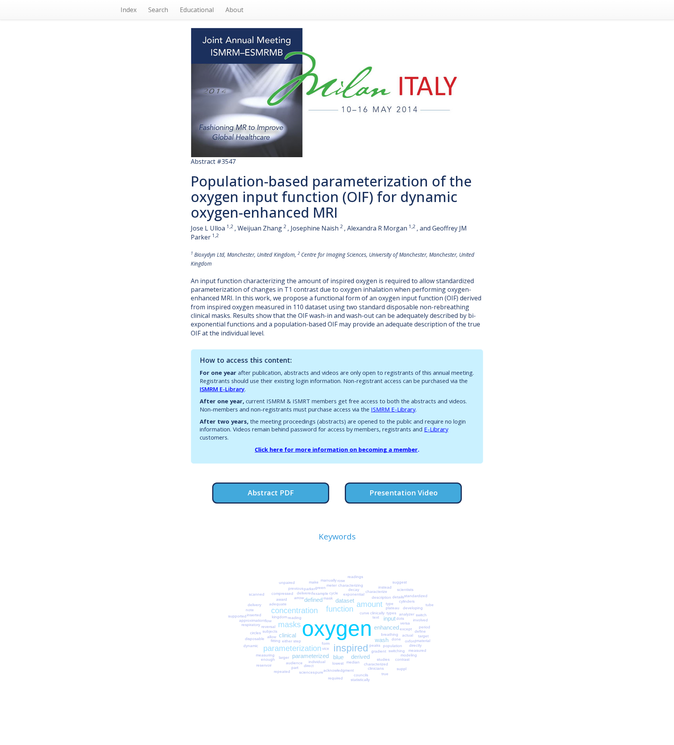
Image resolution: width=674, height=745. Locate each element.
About (234, 9)
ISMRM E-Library (222, 389)
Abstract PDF (271, 492)
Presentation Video (403, 492)
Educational (197, 9)
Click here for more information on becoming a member (336, 449)
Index (129, 9)
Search (158, 9)
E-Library (436, 429)
